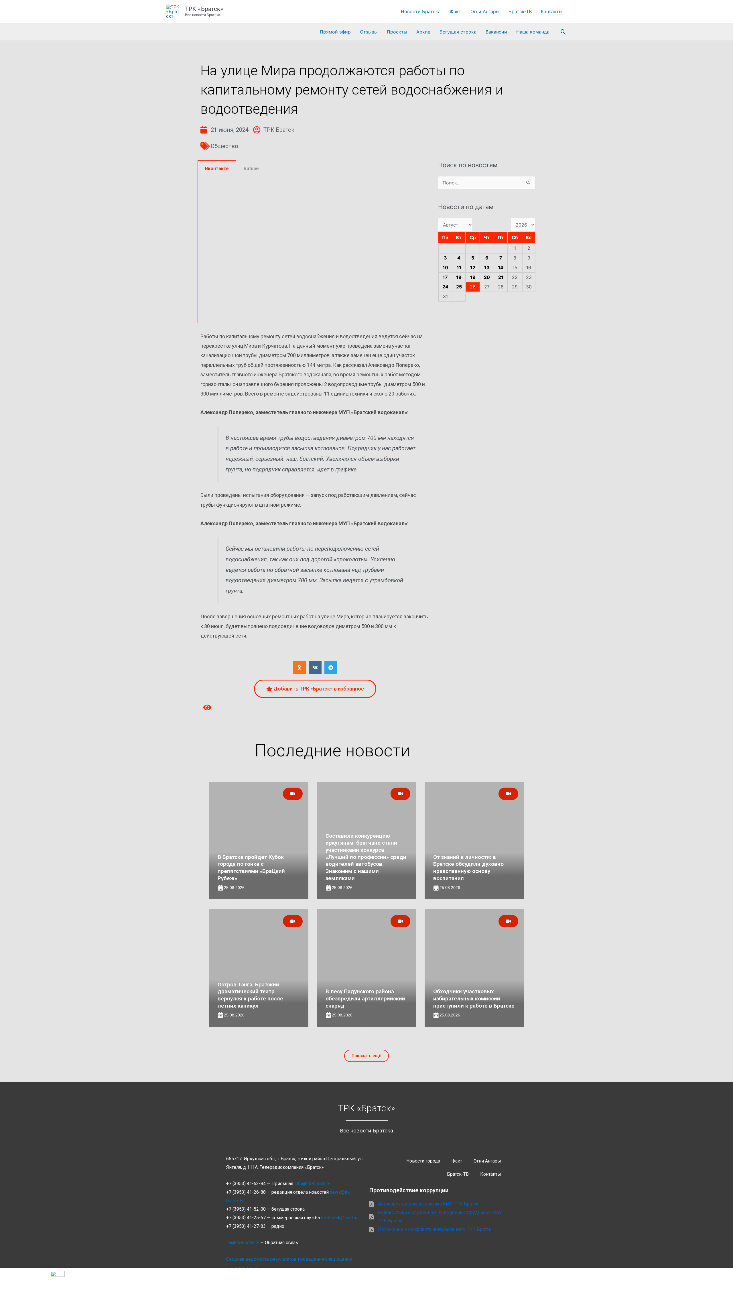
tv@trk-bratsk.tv (243, 1242)
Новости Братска (421, 11)
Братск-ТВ (520, 11)
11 (459, 267)
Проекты (397, 32)
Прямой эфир (335, 32)
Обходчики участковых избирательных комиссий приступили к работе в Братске (474, 998)
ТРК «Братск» (204, 8)
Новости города (423, 1161)
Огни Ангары (484, 11)
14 (500, 267)
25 (459, 287)
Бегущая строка (458, 32)
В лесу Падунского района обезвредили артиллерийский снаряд (365, 998)
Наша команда (532, 32)
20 (487, 277)
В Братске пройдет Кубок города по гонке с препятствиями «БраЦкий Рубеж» (251, 868)
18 (459, 277)
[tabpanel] (315, 250)
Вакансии (496, 32)
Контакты (551, 11)
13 (487, 267)
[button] (563, 32)
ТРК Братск (278, 129)
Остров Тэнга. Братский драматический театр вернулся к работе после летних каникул (250, 995)
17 (445, 277)
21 (500, 277)
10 (445, 267)
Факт (455, 11)
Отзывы (369, 32)
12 (472, 267)
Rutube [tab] (251, 168)
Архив (423, 32)
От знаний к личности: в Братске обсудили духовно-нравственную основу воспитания (469, 868)
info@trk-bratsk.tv (312, 1183)
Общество (224, 146)
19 (473, 277)
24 (445, 287)
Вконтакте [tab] (217, 168)
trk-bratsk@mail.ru (339, 1217)
